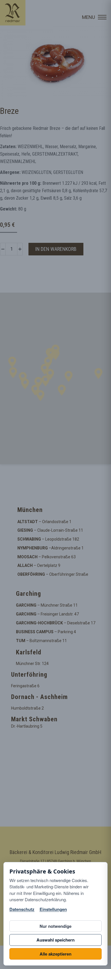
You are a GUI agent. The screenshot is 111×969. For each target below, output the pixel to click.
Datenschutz (21, 909)
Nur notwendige (55, 926)
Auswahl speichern (55, 940)
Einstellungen (53, 909)
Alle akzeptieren (55, 954)
